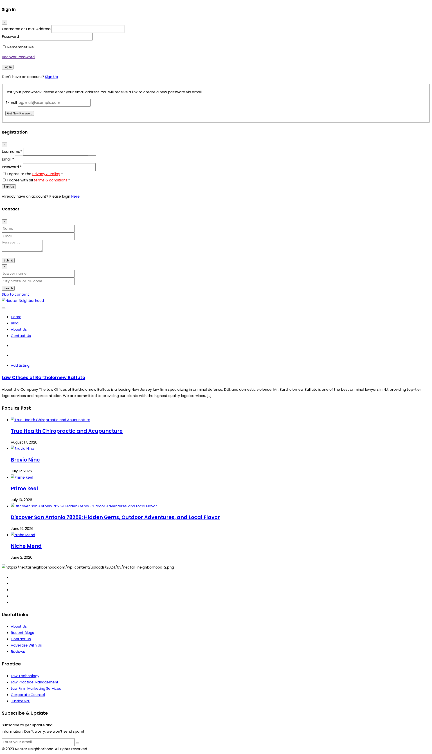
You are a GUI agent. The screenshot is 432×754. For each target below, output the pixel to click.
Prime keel (24, 488)
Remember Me (20, 47)
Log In (8, 67)
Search (8, 288)
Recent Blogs (22, 632)
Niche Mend (26, 546)
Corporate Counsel (28, 694)
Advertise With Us (26, 645)
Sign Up (51, 76)
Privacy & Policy (46, 173)
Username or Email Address (26, 28)
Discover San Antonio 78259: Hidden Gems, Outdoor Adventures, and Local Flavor (115, 517)
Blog (14, 323)
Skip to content (15, 294)
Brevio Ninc (25, 459)
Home (16, 316)
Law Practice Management (34, 682)
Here (75, 196)
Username (12, 151)
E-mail (11, 102)
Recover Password (18, 57)
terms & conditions (50, 180)
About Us (19, 329)
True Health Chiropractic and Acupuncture (67, 431)
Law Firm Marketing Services (36, 688)
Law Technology (25, 675)
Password (10, 36)
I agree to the (35, 173)
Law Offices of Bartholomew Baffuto (43, 377)
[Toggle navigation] (3, 308)
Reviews (18, 651)
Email (8, 159)
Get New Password (19, 113)
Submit (8, 260)
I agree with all (38, 180)
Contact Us (21, 335)
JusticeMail (20, 701)
